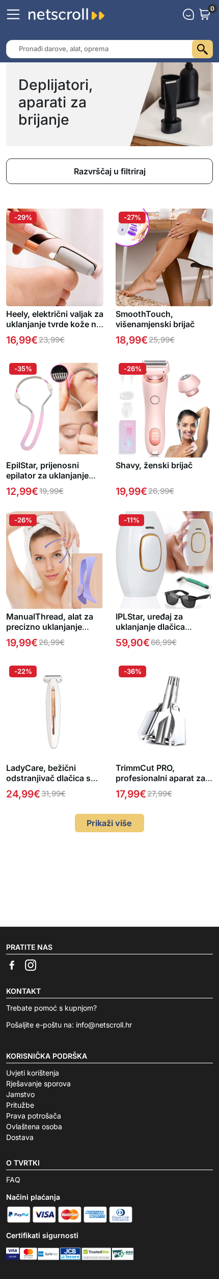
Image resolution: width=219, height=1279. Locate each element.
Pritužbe (20, 1105)
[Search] (202, 49)
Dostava (20, 1137)
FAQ (13, 1179)
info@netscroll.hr (104, 1024)
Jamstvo (20, 1094)
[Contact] (188, 14)
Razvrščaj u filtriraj (110, 171)
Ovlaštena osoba (34, 1126)
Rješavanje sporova (38, 1083)
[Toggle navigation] (13, 14)
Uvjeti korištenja (32, 1072)
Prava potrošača (33, 1115)
